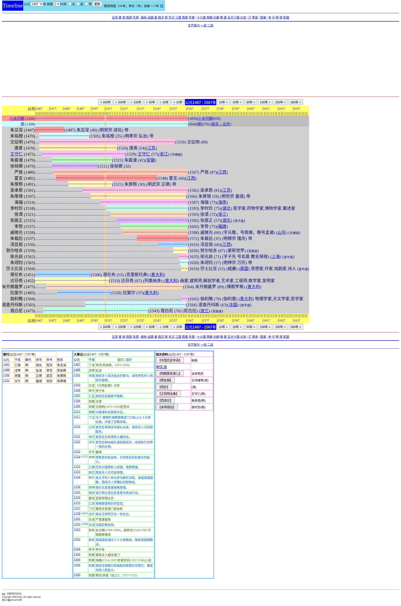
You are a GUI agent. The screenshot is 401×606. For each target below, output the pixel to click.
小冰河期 (17, 119)
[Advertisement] (200, 61)
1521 (77, 436)
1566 (77, 554)
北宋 (243, 17)
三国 (178, 17)
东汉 (171, 17)
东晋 (192, 17)
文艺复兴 (194, 25)
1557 (77, 508)
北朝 (216, 17)
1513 (77, 411)
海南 (222, 202)
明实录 (161, 367)
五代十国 (233, 17)
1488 (6, 369)
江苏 (151, 148)
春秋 (144, 17)
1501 (77, 375)
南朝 (210, 17)
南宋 (255, 17)
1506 (6, 375)
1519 (77, 426)
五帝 (115, 17)
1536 (77, 486)
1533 (77, 471)
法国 (233, 305)
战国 (151, 17)
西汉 (161, 17)
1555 (77, 502)
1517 (77, 416)
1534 (77, 477)
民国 (286, 17)
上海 (276, 256)
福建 (222, 226)
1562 (77, 518)
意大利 (157, 274)
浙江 (164, 154)
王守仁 (16, 154)
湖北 (226, 208)
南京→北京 (220, 124)
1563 (77, 529)
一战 (203, 25)
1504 (77, 390)
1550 (77, 497)
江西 (222, 172)
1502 (77, 384)
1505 (77, 395)
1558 (77, 513)
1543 (77, 492)
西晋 (185, 17)
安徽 (150, 160)
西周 (129, 17)
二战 (210, 25)
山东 (282, 232)
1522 (6, 380)
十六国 (201, 17)
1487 (77, 364)
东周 (136, 17)
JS (161, 6)
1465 (6, 364)
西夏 (263, 17)
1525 (77, 466)
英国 (244, 268)
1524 (77, 456)
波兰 (204, 311)
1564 (77, 549)
